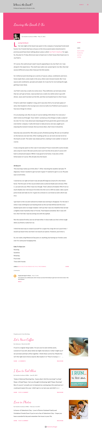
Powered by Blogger (52, 426)
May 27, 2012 (35, 275)
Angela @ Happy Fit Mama (24, 275)
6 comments (22, 361)
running (79, 57)
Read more (60, 361)
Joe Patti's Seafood (55, 52)
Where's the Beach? (22, 4)
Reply (20, 281)
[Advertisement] (39, 314)
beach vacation (80, 50)
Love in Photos (22, 402)
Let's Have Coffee (24, 340)
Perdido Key (80, 52)
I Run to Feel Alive (25, 371)
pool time (79, 55)
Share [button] (79, 42)
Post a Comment (23, 392)
